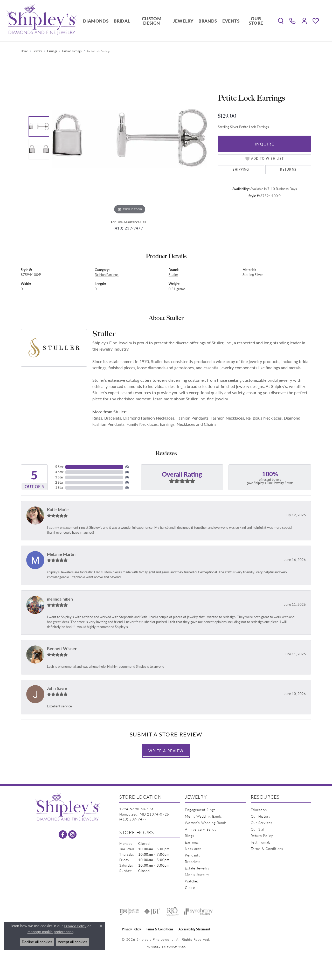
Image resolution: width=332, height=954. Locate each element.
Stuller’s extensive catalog (115, 380)
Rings (97, 418)
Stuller (173, 274)
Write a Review (166, 750)
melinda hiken (60, 599)
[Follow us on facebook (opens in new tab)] (63, 834)
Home (24, 51)
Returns (288, 169)
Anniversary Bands (200, 829)
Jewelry (183, 21)
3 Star (59, 477)
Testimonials (261, 842)
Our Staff (258, 829)
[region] (130, 137)
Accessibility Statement (194, 929)
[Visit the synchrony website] (198, 911)
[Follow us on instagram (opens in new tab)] (72, 834)
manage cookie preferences (50, 932)
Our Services (262, 822)
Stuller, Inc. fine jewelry (207, 399)
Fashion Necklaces (227, 418)
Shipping (241, 169)
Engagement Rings (200, 809)
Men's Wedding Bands (203, 816)
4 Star (59, 472)
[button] (281, 21)
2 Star (59, 482)
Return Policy (262, 835)
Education (259, 809)
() (127, 467)
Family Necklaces (142, 424)
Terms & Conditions (267, 848)
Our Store (256, 20)
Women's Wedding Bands (206, 822)
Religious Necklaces (264, 418)
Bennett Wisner (62, 648)
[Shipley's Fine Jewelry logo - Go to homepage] (41, 20)
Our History (261, 816)
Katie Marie (58, 509)
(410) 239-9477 (128, 228)
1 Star (59, 487)
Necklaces (186, 424)
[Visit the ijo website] (129, 911)
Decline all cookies (37, 942)
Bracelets (112, 418)
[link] (292, 21)
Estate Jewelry (197, 868)
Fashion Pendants (192, 418)
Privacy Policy (131, 929)
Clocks (190, 887)
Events (230, 21)
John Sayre (57, 688)
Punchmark (176, 946)
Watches (192, 881)
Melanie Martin (61, 554)
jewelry (37, 51)
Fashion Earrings (71, 51)
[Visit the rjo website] (172, 911)
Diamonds (95, 21)
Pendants (192, 855)
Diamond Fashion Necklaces (148, 418)
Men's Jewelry (197, 874)
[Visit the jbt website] (152, 911)
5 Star (59, 467)
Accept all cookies (72, 942)
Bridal (122, 21)
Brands (207, 21)
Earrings (52, 51)
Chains (210, 424)
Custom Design (151, 20)
